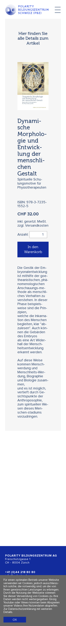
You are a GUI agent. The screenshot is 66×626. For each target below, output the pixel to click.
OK (15, 619)
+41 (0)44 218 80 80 (20, 572)
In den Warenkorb (33, 249)
